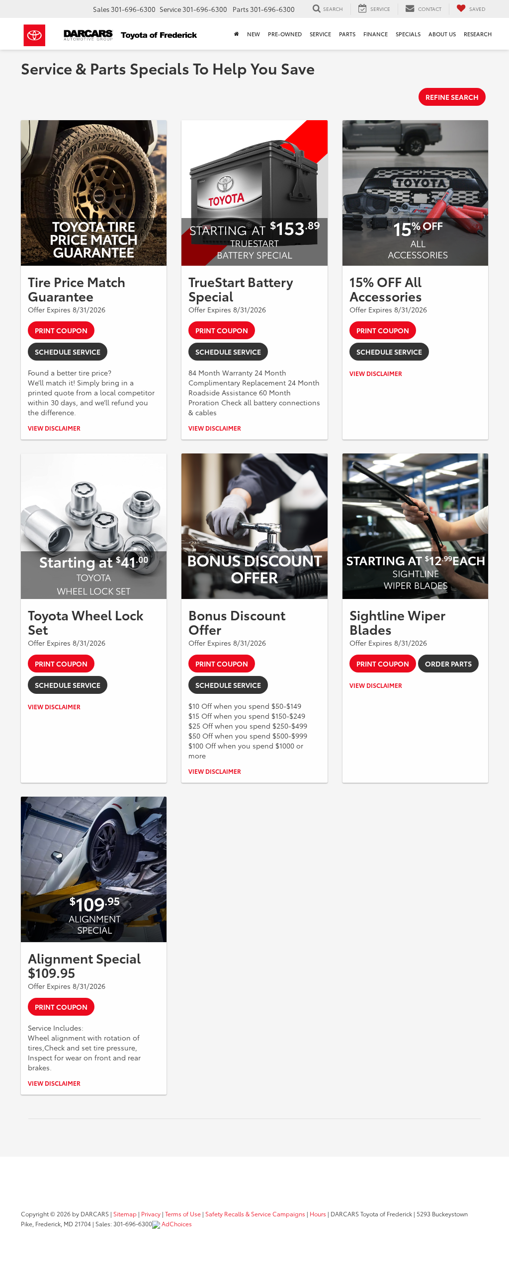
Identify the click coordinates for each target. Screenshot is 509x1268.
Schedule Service (67, 352)
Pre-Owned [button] (285, 34)
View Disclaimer (54, 428)
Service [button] (320, 34)
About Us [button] (442, 34)
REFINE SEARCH (452, 97)
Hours (318, 1213)
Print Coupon (61, 330)
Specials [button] (408, 34)
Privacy (151, 1213)
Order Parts (448, 664)
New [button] (253, 34)
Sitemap (125, 1213)
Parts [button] (347, 34)
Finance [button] (375, 34)
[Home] (236, 34)
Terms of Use (183, 1213)
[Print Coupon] (94, 193)
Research (478, 34)
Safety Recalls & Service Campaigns (255, 1213)
